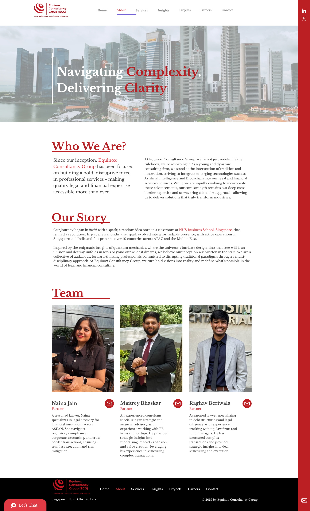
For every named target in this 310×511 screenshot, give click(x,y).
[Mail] (109, 403)
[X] (304, 18)
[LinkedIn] (304, 11)
